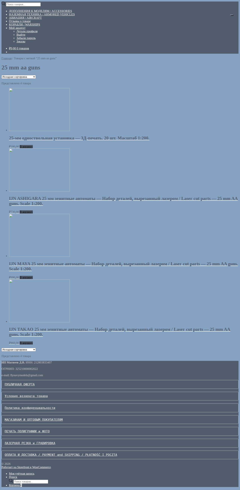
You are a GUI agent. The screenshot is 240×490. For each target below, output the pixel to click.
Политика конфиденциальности (30, 408)
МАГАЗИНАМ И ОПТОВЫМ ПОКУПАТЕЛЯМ (34, 419)
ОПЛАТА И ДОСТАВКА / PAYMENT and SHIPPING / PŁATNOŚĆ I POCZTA (61, 455)
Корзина (15, 485)
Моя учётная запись (21, 473)
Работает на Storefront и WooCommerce (26, 467)
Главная (7, 58)
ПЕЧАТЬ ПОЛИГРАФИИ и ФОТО (27, 431)
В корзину (26, 146)
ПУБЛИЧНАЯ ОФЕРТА (20, 384)
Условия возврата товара (26, 396)
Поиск (13, 477)
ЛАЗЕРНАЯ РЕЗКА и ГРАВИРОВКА (30, 443)
